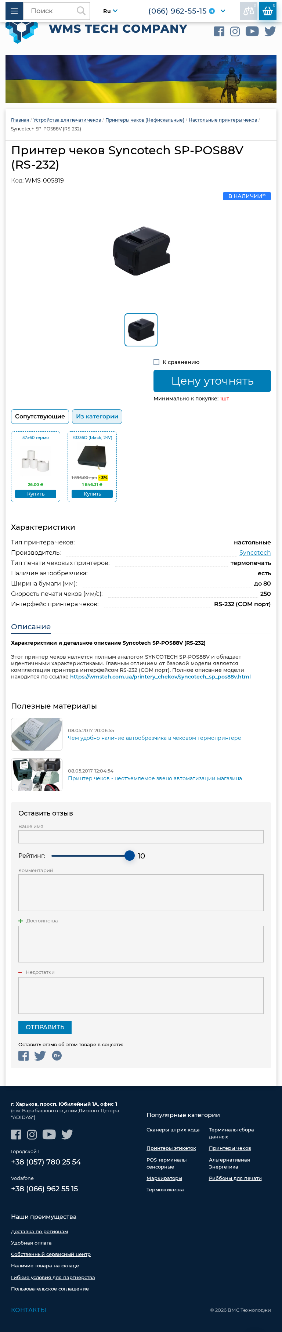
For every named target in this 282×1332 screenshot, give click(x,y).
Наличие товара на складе (45, 1265)
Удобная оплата (31, 1243)
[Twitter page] (270, 31)
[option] (141, 79)
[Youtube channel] (252, 31)
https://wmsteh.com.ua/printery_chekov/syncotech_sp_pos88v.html (160, 676)
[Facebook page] (219, 31)
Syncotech (255, 552)
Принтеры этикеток (171, 1148)
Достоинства (42, 921)
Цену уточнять (212, 381)
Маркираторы (164, 1178)
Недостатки (40, 972)
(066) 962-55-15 (177, 11)
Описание (31, 626)
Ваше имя (30, 826)
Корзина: (274, 5)
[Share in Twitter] (40, 1056)
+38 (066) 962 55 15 (44, 1188)
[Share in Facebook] (23, 1056)
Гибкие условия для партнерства (53, 1277)
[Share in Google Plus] (57, 1056)
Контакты (28, 1310)
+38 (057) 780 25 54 (46, 1162)
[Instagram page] (235, 31)
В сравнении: (255, 5)
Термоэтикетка (165, 1189)
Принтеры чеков (230, 1148)
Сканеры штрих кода (173, 1130)
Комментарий (35, 870)
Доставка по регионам (39, 1231)
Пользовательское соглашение (50, 1289)
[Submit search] (81, 11)
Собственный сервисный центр (51, 1254)
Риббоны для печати (235, 1178)
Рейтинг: (32, 855)
